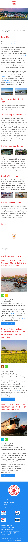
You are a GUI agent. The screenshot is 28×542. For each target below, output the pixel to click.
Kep (2, 55)
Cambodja (23, 55)
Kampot (6, 55)
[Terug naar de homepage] (14, 3)
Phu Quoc (7, 80)
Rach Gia (7, 82)
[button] (2, 3)
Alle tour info (8, 324)
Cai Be (24, 319)
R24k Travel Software (15, 540)
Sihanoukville (15, 55)
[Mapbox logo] (5, 249)
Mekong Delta (11, 30)
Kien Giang (22, 30)
